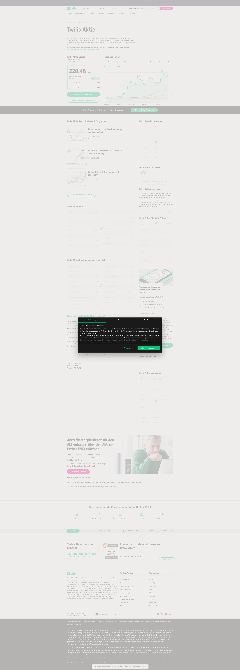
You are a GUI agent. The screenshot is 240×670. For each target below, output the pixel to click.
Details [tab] (120, 320)
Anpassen (127, 348)
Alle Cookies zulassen (148, 348)
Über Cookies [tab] (148, 320)
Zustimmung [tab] (92, 320)
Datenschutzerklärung (122, 342)
